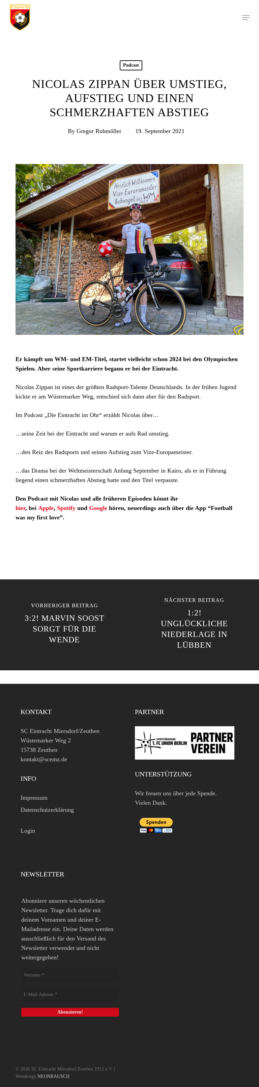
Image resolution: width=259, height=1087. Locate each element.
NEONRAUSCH (53, 1076)
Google (98, 508)
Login (28, 830)
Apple (46, 508)
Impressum (34, 797)
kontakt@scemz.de (44, 759)
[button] (246, 17)
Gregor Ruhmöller (99, 131)
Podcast (131, 65)
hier (20, 508)
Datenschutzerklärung (47, 809)
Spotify (66, 508)
